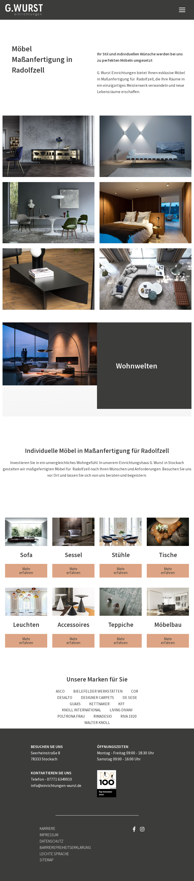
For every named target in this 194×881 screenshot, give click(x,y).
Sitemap (47, 859)
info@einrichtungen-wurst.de (56, 785)
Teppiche (120, 625)
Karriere (47, 828)
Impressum (49, 834)
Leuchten (26, 625)
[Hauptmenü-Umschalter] (182, 9)
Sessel (73, 555)
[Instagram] (142, 829)
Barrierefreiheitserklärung (65, 847)
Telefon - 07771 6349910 (51, 779)
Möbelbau (168, 625)
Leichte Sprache (54, 853)
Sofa (26, 555)
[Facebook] (134, 829)
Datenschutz (51, 841)
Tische (168, 555)
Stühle (121, 555)
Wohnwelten (136, 365)
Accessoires (73, 625)
